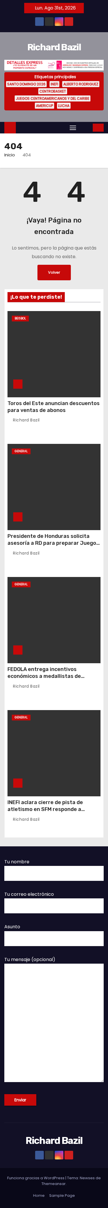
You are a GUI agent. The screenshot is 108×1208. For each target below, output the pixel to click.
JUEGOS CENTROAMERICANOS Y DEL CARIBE (52, 98)
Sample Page (62, 1195)
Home (39, 1195)
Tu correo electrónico (29, 894)
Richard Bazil (54, 47)
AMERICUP (44, 105)
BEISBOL (20, 318)
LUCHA (63, 105)
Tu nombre (16, 861)
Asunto (12, 926)
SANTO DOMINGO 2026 (26, 84)
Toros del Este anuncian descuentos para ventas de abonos (53, 406)
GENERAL (21, 451)
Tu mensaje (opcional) (29, 959)
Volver (54, 272)
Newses (87, 1178)
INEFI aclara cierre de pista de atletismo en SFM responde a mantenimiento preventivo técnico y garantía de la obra (54, 812)
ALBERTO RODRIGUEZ (80, 84)
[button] (85, 127)
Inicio (9, 155)
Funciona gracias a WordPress (36, 1178)
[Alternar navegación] (73, 127)
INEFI (54, 84)
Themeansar (53, 1183)
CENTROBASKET (52, 91)
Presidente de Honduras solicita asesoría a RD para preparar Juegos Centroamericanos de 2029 (53, 543)
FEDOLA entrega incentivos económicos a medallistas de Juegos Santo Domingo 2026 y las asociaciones (50, 679)
